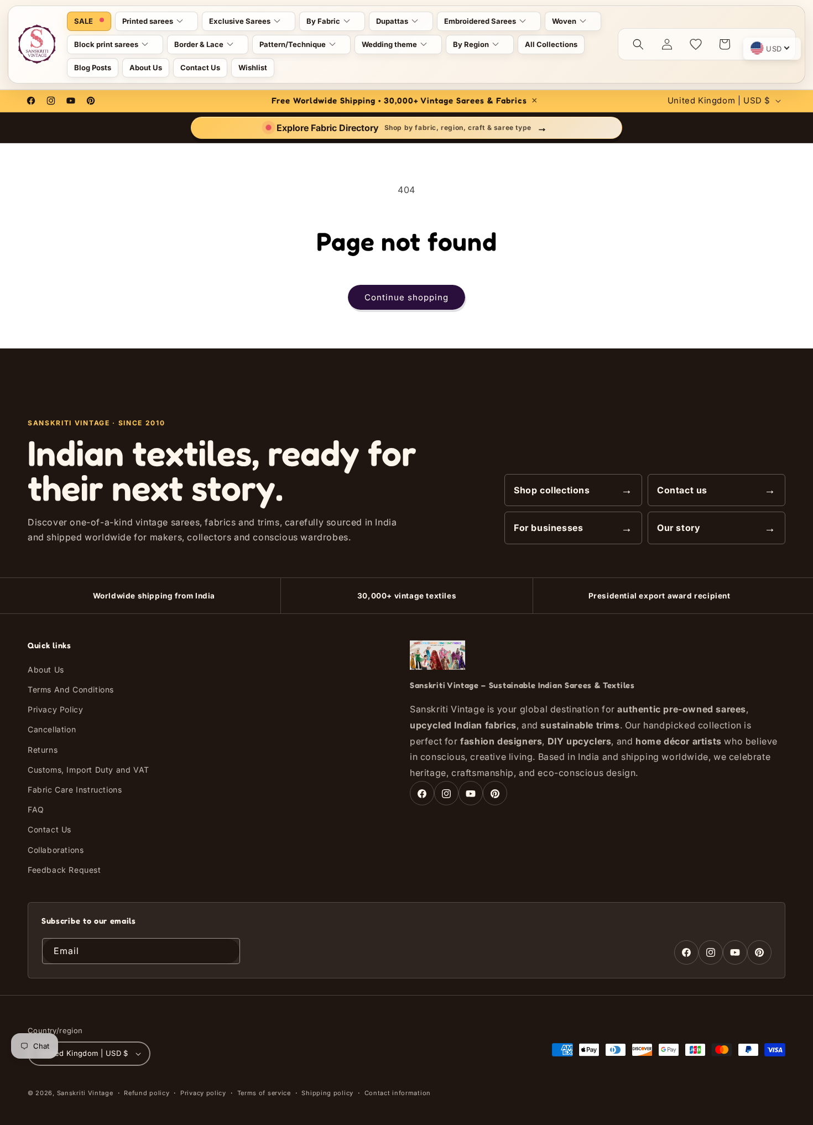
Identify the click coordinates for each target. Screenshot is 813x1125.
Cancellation (52, 730)
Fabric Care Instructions (75, 790)
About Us (46, 670)
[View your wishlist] (695, 44)
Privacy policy (203, 1093)
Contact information (397, 1093)
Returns (43, 749)
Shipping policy (327, 1093)
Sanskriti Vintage (85, 1093)
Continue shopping (406, 297)
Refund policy (146, 1093)
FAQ (36, 810)
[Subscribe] (227, 951)
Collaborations (56, 850)
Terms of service (264, 1093)
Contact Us (49, 830)
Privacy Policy (55, 710)
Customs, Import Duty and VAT (88, 770)
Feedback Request (64, 870)
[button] (156, 21)
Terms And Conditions (71, 690)
